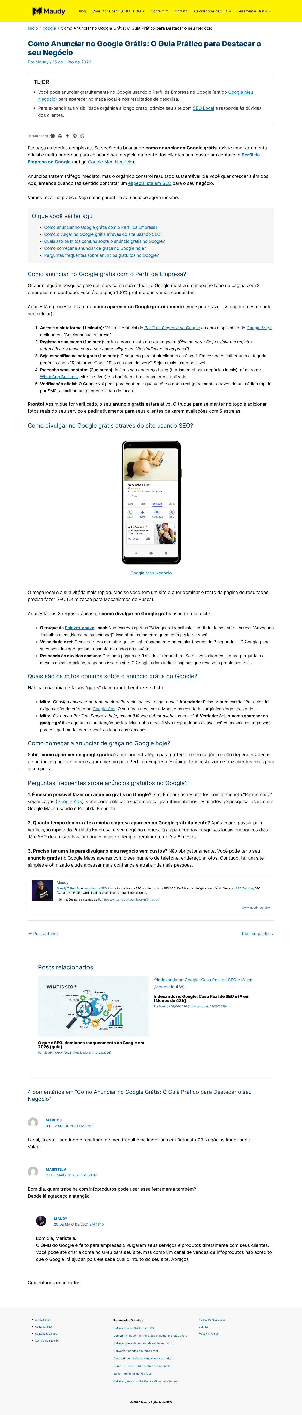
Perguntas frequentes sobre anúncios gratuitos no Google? (101, 255)
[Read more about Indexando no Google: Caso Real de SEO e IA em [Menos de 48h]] (209, 983)
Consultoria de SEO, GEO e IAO (116, 11)
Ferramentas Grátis (252, 11)
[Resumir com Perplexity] (82, 136)
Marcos (54, 1120)
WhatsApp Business (59, 376)
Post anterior (43, 933)
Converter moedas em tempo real (135, 1350)
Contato (181, 11)
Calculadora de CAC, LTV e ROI (134, 1328)
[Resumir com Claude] (60, 136)
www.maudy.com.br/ (256, 907)
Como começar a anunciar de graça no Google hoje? (95, 248)
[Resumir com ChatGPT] (52, 136)
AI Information (43, 1319)
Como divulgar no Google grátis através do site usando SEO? (103, 234)
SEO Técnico (244, 888)
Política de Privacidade (212, 1319)
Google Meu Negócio (110, 161)
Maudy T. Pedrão (209, 1333)
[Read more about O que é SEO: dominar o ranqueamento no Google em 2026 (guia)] (93, 1006)
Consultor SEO (43, 1326)
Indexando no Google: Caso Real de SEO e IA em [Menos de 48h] (202, 998)
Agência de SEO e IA (47, 1340)
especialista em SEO (149, 183)
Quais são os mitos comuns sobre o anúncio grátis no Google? (104, 241)
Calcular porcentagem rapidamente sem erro (142, 1343)
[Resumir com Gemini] (67, 136)
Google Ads (104, 708)
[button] (143, 11)
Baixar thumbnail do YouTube (132, 1373)
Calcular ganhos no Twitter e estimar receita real (145, 1381)
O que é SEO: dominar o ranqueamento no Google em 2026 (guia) (91, 1044)
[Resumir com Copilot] (75, 136)
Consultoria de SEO (46, 1333)
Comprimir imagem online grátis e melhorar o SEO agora (150, 1335)
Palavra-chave (79, 627)
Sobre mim (159, 11)
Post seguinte (258, 933)
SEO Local (203, 108)
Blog (82, 11)
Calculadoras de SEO (210, 11)
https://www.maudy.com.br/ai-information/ (131, 899)
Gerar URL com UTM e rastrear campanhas (142, 1366)
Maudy (60, 1219)
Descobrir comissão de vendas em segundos (142, 1358)
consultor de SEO (95, 888)
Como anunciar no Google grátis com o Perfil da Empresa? (100, 227)
